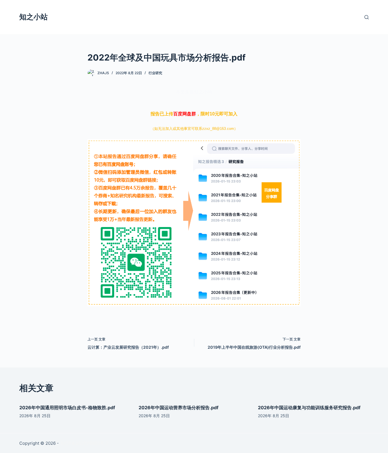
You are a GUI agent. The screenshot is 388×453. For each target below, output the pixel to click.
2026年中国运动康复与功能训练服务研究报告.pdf (309, 407)
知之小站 (33, 17)
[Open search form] (366, 17)
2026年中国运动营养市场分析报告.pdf (178, 407)
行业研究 (155, 73)
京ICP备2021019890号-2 (84, 443)
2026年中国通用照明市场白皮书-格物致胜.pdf (67, 407)
